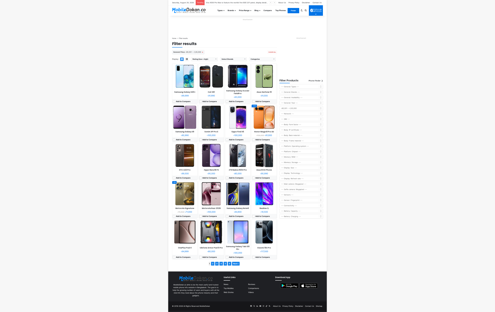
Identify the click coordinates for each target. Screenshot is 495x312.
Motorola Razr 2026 (211, 208)
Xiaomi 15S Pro (264, 247)
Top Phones (280, 10)
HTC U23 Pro (185, 170)
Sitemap (319, 306)
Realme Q (264, 208)
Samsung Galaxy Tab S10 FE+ (238, 247)
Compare (267, 10)
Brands (231, 10)
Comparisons (253, 288)
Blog (256, 10)
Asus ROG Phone (264, 170)
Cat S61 (211, 92)
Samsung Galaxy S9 (184, 131)
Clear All (272, 52)
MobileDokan (205, 306)
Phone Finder (315, 80)
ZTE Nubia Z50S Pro (238, 170)
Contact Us (317, 3)
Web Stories (229, 292)
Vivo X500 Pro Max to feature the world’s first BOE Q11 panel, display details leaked (239, 3)
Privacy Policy (293, 3)
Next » (235, 264)
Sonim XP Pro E (211, 131)
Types (220, 10)
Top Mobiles (229, 288)
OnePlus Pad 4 (185, 247)
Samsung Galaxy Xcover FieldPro (237, 92)
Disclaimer (306, 3)
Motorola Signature (184, 208)
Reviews (251, 284)
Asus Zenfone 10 (264, 92)
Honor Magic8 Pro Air (264, 131)
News (226, 284)
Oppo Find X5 (237, 131)
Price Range (244, 10)
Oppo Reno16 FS (211, 170)
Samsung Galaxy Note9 (238, 208)
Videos (251, 292)
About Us (282, 3)
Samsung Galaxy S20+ (184, 92)
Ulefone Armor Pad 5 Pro (211, 247)
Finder (293, 11)
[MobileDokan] (189, 10)
